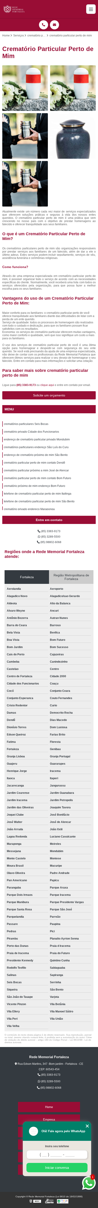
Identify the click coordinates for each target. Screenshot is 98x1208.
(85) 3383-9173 (26, 385)
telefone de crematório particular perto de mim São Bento (39, 501)
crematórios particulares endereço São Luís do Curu (36, 447)
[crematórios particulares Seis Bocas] (25, 88)
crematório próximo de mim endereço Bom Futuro (34, 486)
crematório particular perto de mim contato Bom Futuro (37, 478)
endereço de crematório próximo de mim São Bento (36, 455)
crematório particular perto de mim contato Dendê (34, 462)
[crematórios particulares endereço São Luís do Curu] (73, 136)
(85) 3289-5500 (50, 536)
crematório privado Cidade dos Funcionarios (31, 431)
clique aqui (47, 385)
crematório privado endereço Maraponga (29, 509)
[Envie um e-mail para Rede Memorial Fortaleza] (54, 24)
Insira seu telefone (57, 1146)
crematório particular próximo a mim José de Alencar (36, 470)
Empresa (49, 1119)
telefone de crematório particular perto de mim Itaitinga (37, 493)
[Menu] (91, 9)
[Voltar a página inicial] (14, 9)
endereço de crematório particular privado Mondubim (37, 439)
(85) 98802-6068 (50, 542)
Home (49, 1107)
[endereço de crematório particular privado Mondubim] (25, 136)
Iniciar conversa (57, 1168)
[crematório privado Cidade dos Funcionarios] (73, 88)
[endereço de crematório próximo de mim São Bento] (25, 184)
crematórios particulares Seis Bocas (26, 424)
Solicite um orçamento (49, 395)
